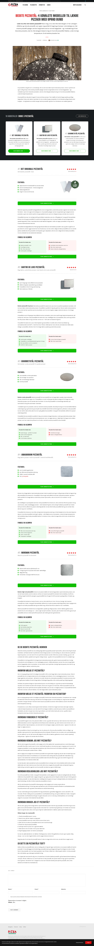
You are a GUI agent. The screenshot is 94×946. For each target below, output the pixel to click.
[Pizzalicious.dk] (13, 4)
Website (63, 889)
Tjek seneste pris (46, 203)
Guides (48, 5)
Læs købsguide (82, 116)
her (75, 171)
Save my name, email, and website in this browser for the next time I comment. (26, 896)
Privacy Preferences (79, 942)
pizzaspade (25, 476)
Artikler (24, 926)
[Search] (85, 5)
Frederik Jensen (54, 40)
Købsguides (10, 926)
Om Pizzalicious (77, 5)
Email (37, 889)
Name (10, 889)
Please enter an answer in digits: (17, 900)
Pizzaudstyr (33, 5)
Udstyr (20, 926)
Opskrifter (42, 5)
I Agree (88, 942)
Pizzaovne (25, 5)
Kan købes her (18, 151)
